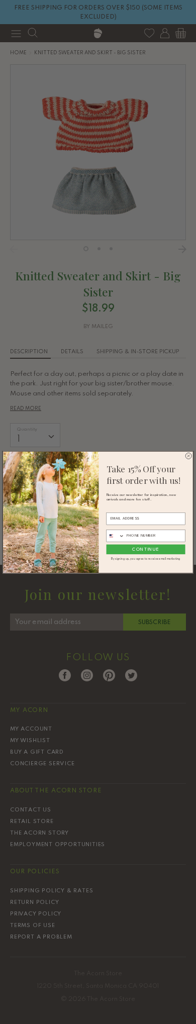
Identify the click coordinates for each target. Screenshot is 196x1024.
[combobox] (115, 535)
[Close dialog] (188, 456)
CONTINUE (145, 549)
